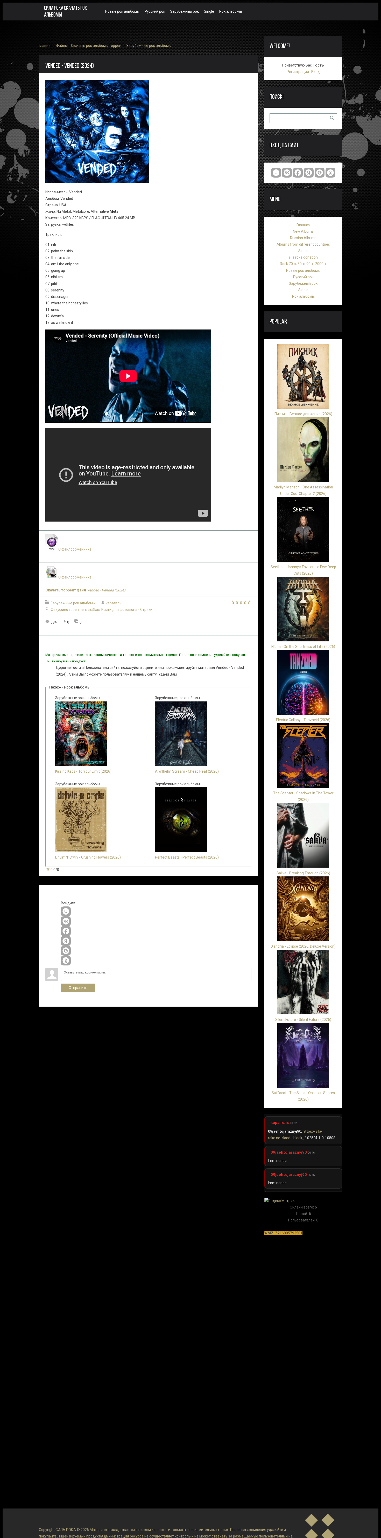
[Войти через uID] (66, 911)
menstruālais (89, 609)
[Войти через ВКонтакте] (66, 921)
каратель (114, 603)
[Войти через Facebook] (66, 931)
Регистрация (298, 72)
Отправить (78, 988)
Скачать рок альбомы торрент (97, 45)
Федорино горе (64, 609)
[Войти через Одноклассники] (66, 960)
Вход (315, 72)
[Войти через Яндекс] (66, 941)
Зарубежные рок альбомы (148, 45)
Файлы (62, 45)
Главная (46, 45)
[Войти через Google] (66, 951)
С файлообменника (74, 549)
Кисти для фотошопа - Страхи (126, 609)
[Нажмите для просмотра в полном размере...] (97, 182)
